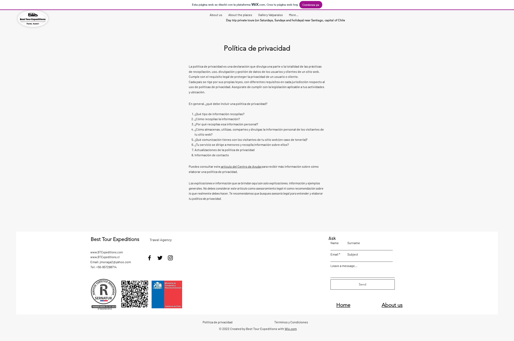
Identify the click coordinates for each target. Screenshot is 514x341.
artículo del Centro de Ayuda (241, 166)
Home (343, 305)
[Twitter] (160, 258)
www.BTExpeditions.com (106, 252)
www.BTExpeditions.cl (104, 257)
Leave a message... (343, 265)
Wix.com (291, 329)
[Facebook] (149, 258)
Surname (353, 243)
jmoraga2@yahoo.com (115, 262)
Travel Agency (161, 239)
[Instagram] (170, 258)
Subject (352, 254)
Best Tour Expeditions (115, 239)
